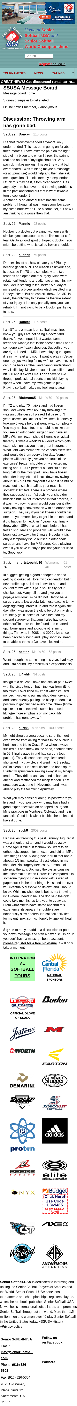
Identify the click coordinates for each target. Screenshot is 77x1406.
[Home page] (12, 48)
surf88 (24, 728)
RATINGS (58, 73)
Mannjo (24, 223)
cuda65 (24, 255)
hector (24, 652)
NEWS (38, 73)
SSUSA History (52, 1321)
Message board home (19, 93)
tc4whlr (24, 674)
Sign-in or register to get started (26, 100)
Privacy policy (12, 1326)
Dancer (24, 134)
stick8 (23, 830)
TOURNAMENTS (14, 73)
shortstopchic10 (29, 562)
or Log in (52, 64)
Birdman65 (27, 398)
